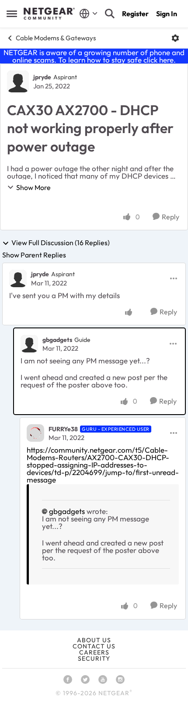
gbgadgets (57, 340)
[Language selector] (88, 13)
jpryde (42, 77)
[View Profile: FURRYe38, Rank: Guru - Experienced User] (35, 433)
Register (135, 13)
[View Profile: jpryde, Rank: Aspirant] (18, 81)
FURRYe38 (63, 429)
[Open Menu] (175, 38)
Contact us (94, 646)
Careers (94, 652)
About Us (94, 640)
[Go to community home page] (49, 13)
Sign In (166, 13)
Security (94, 658)
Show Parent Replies (34, 254)
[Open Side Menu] (11, 13)
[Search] (109, 13)
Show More (33, 187)
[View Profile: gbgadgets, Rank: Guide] (29, 343)
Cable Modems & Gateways (56, 38)
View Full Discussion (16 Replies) (60, 243)
